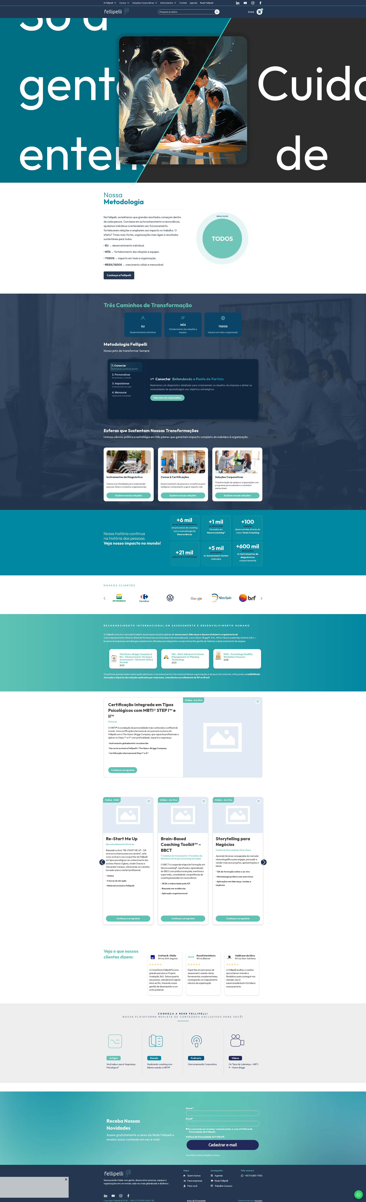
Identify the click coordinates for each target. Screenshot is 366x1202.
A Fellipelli (108, 2)
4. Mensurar (121, 394)
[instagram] (253, 3)
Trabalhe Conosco (223, 1185)
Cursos (122, 2)
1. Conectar (125, 367)
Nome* (190, 1108)
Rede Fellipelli (206, 2)
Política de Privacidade (198, 1136)
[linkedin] (238, 3)
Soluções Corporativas (143, 2)
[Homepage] (116, 12)
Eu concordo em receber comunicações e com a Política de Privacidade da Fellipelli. (220, 1130)
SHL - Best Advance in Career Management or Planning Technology (163, 657)
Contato (183, 2)
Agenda (193, 2)
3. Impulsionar (121, 385)
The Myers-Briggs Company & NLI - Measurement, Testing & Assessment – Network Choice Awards (112, 658)
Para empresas (194, 1180)
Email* (189, 1118)
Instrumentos (166, 2)
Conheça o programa (122, 770)
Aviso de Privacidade (196, 1200)
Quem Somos (194, 1175)
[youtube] (245, 3)
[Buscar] (217, 11)
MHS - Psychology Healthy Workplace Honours (213, 655)
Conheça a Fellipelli (119, 275)
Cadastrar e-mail (222, 1145)
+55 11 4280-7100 (253, 1175)
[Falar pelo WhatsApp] (358, 1194)
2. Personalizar (121, 376)
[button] (261, 598)
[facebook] (260, 3)
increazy (258, 1200)
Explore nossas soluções (128, 495)
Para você (192, 1185)
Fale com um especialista (167, 397)
